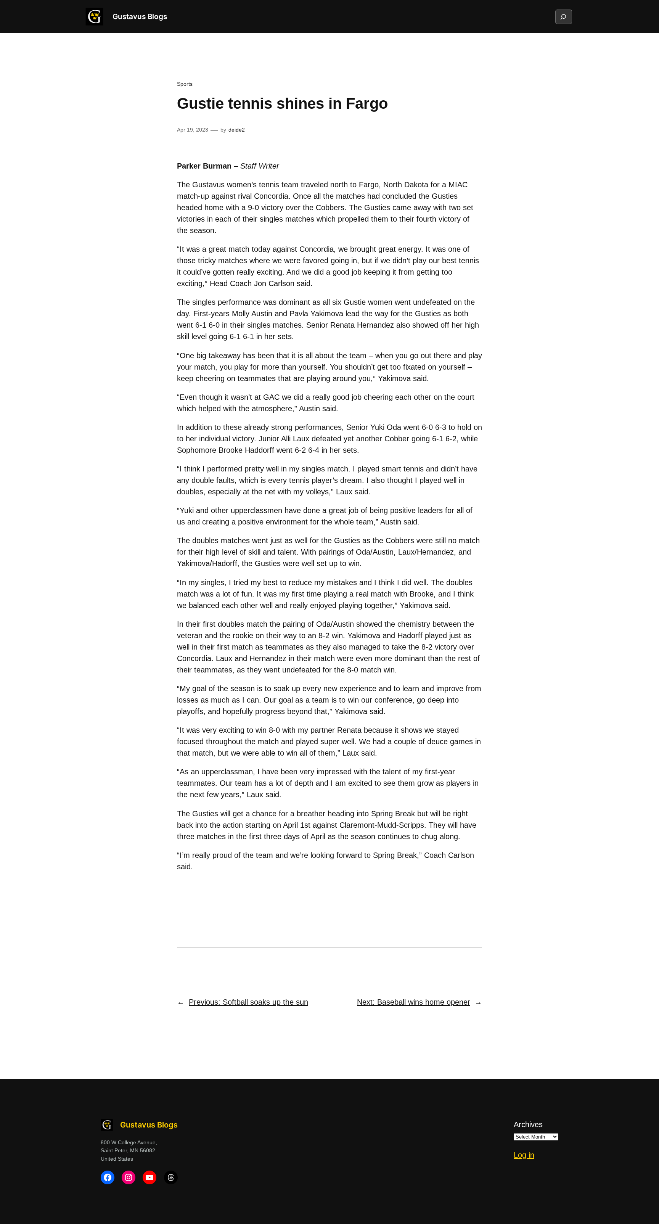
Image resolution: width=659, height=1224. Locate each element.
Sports (185, 84)
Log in (524, 1155)
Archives (528, 1124)
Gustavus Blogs (140, 16)
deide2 (236, 130)
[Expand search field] (563, 17)
